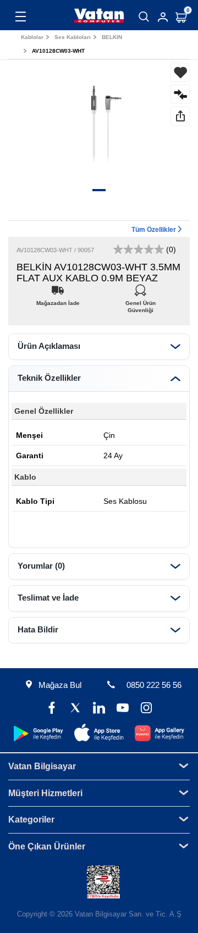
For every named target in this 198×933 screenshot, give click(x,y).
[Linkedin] (99, 709)
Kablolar (32, 37)
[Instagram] (146, 709)
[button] (99, 190)
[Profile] (163, 17)
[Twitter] (75, 709)
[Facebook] (52, 709)
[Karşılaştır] (180, 94)
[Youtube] (122, 709)
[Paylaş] (180, 116)
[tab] (99, 346)
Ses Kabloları (72, 37)
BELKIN (112, 37)
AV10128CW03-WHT (58, 51)
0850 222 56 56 (154, 685)
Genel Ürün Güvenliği (140, 300)
